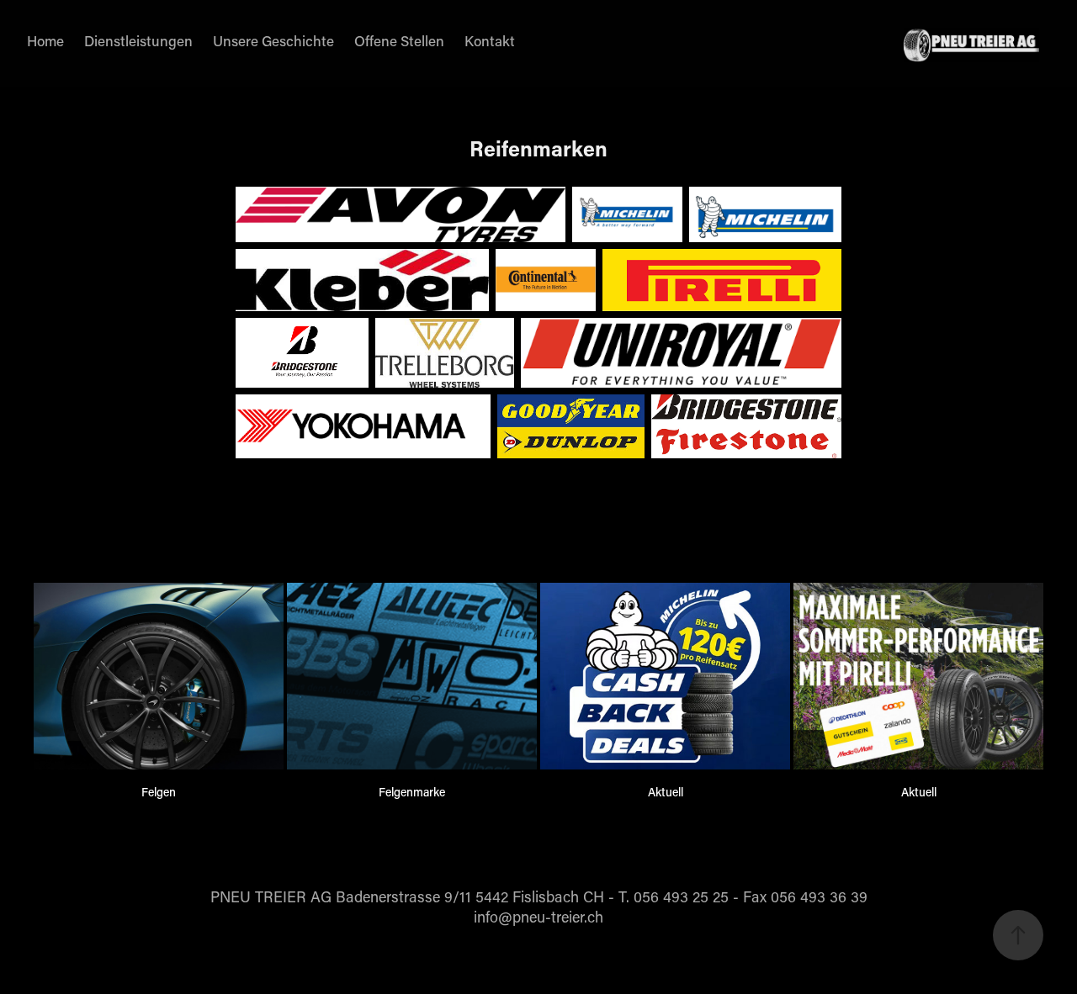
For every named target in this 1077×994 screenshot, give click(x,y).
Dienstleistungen (138, 40)
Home (45, 40)
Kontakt (489, 40)
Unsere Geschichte (273, 40)
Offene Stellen (399, 40)
